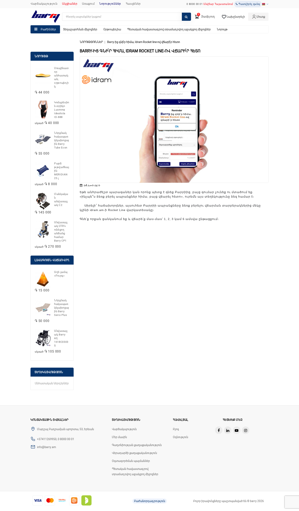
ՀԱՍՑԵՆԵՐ (133, 3)
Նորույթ (222, 29)
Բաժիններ (48, 29)
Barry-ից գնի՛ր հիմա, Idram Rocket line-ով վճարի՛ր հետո (143, 42)
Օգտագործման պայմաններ (131, 461)
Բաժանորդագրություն (149, 501)
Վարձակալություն (44, 3)
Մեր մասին (119, 437)
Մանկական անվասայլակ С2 (61, 199)
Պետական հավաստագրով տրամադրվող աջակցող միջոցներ (169, 29)
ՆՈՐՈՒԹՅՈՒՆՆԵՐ (110, 3)
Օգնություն (180, 437)
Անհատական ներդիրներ (52, 383)
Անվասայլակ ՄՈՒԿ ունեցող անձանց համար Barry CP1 (60, 231)
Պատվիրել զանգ (249, 4)
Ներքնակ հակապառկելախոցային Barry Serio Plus (61, 307)
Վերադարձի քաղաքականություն (134, 453)
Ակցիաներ (69, 3)
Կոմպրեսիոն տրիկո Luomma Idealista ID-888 (61, 110)
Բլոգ (176, 429)
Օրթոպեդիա (112, 29)
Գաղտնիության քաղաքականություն (137, 445)
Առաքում (88, 3)
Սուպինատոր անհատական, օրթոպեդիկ (61, 77)
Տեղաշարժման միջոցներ (80, 29)
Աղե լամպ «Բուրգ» (60, 273)
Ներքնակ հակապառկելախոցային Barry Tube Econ (61, 140)
